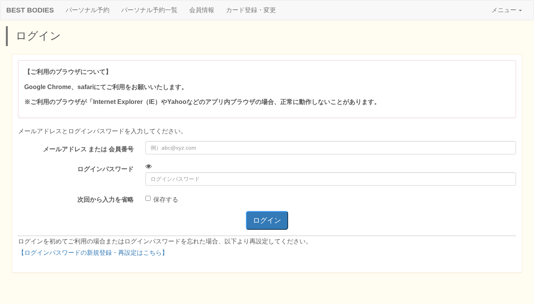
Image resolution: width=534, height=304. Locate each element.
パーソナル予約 (87, 10)
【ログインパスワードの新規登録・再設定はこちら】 (93, 252)
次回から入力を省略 (105, 199)
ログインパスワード (105, 169)
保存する (165, 199)
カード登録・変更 (251, 10)
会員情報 (201, 10)
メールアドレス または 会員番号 (88, 149)
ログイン (267, 220)
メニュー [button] (504, 10)
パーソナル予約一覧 (149, 10)
